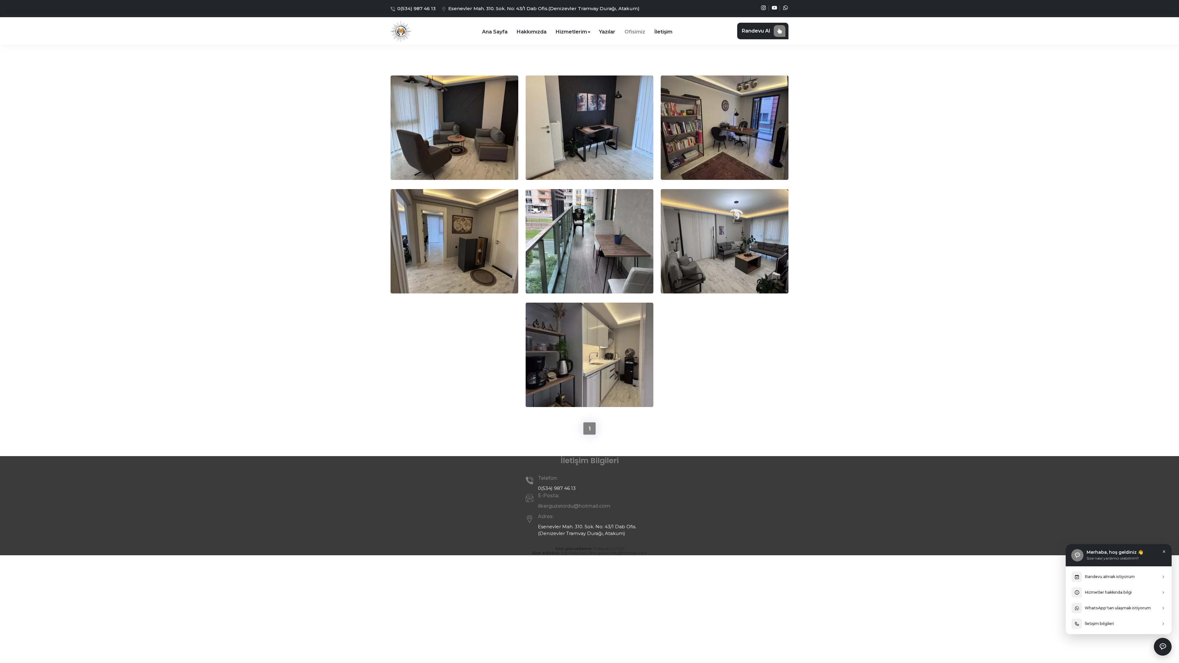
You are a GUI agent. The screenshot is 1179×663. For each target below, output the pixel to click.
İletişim (663, 32)
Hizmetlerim (572, 32)
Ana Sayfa (495, 32)
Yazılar (607, 32)
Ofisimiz (635, 32)
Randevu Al (756, 31)
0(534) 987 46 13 (416, 8)
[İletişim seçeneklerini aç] (1163, 647)
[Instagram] (763, 9)
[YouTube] (774, 9)
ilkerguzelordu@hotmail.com (618, 553)
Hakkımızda (532, 32)
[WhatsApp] (785, 9)
